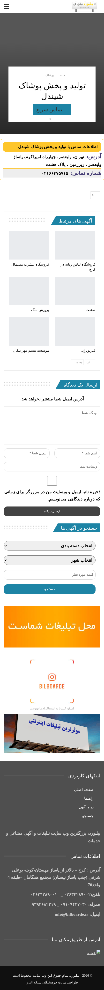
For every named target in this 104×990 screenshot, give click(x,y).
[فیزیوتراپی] (75, 331)
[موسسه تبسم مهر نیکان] (29, 331)
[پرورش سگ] (29, 291)
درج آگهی (86, 807)
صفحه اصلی (84, 790)
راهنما (89, 798)
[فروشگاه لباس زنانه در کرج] (75, 245)
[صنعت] (75, 291)
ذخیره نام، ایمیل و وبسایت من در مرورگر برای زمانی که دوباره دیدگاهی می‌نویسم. (52, 495)
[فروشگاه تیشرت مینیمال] (29, 245)
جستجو (88, 816)
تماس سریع (50, 109)
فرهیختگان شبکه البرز (41, 982)
